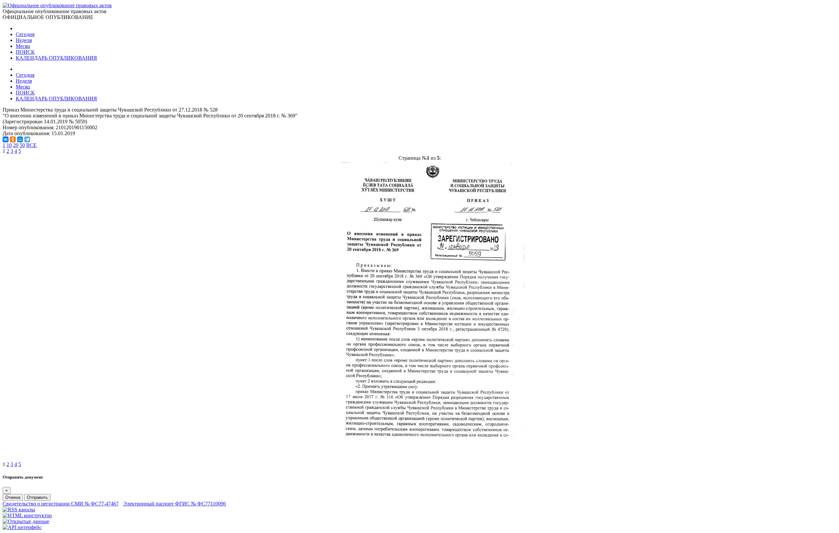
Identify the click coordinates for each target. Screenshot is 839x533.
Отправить (37, 497)
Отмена (12, 497)
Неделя (24, 40)
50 (22, 145)
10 (9, 145)
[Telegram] (27, 139)
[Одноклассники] (13, 139)
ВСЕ (31, 145)
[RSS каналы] (19, 509)
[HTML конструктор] (27, 515)
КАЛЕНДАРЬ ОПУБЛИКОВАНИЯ (56, 58)
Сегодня (25, 34)
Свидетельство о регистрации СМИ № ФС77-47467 (61, 503)
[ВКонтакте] (6, 139)
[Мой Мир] (20, 139)
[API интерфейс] (22, 527)
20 (15, 145)
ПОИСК (25, 52)
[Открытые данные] (26, 521)
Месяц (23, 46)
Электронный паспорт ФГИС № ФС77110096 (174, 503)
